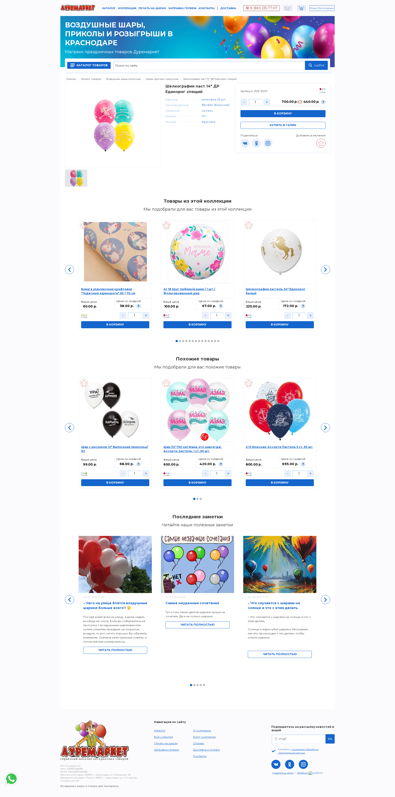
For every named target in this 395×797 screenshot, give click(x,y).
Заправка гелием (182, 8)
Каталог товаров (92, 65)
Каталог (109, 8)
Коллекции (127, 8)
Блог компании (204, 737)
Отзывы (198, 743)
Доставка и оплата (206, 749)
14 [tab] (218, 341)
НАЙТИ (319, 65)
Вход (313, 8)
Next (325, 269)
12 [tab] (212, 341)
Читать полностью (115, 650)
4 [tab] (186, 341)
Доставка (228, 8)
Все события (163, 737)
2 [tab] (180, 341)
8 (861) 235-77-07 (264, 8)
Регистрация (326, 8)
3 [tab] (183, 341)
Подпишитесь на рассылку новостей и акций (302, 728)
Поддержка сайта (283, 772)
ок (330, 738)
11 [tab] (209, 341)
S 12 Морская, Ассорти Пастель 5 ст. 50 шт (279, 447)
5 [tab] (189, 341)
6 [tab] (193, 341)
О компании (202, 730)
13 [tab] (215, 341)
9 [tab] (202, 341)
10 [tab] (205, 341)
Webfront (303, 772)
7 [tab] (196, 341)
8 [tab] (199, 341)
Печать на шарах (152, 8)
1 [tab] (177, 341)
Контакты (207, 8)
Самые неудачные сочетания (192, 603)
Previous (69, 269)
